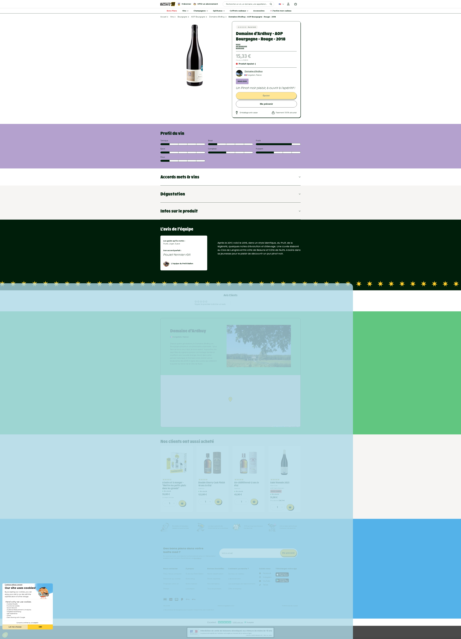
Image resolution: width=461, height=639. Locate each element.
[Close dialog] (286, 279)
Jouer (260, 344)
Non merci (260, 352)
